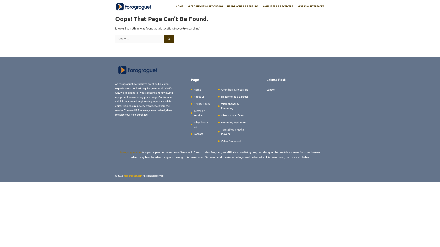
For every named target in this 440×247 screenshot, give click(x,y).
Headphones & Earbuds (242, 6)
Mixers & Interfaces (311, 6)
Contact (198, 133)
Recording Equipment (234, 122)
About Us (199, 96)
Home (179, 6)
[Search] (169, 39)
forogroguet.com (131, 152)
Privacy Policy (202, 103)
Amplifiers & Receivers (278, 6)
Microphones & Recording (205, 6)
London (270, 89)
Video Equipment (231, 141)
